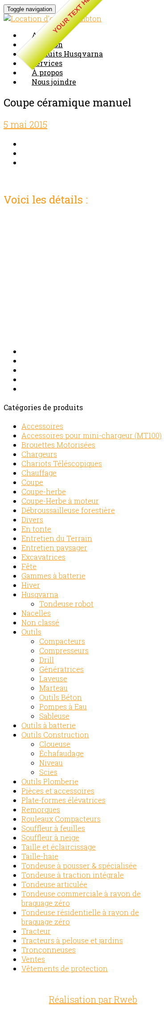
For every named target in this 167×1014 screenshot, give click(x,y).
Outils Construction (55, 734)
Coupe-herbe (43, 491)
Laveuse (53, 678)
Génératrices (61, 669)
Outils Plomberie (49, 781)
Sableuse (54, 716)
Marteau (53, 687)
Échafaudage (61, 753)
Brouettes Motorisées (58, 444)
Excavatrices (43, 557)
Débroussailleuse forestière (68, 510)
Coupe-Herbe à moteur (60, 500)
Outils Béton (60, 697)
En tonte (36, 528)
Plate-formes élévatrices (63, 800)
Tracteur (36, 931)
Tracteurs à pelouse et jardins (72, 940)
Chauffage (39, 472)
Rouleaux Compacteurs (61, 818)
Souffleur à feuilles (53, 828)
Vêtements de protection (64, 968)
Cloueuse (54, 744)
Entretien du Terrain (56, 538)
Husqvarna (39, 594)
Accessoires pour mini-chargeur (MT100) (91, 435)
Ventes (33, 959)
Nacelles (36, 613)
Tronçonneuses (48, 949)
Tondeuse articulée (54, 884)
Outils (31, 631)
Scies (48, 772)
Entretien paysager (54, 547)
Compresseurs (64, 650)
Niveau (51, 762)
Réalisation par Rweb (93, 999)
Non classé (40, 622)
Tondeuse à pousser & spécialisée (79, 865)
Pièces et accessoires (57, 790)
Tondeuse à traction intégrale (72, 875)
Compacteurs (62, 641)
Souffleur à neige (50, 837)
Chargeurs (39, 454)
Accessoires (42, 426)
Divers (32, 519)
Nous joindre (54, 81)
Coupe (32, 482)
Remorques (40, 809)
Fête (29, 566)
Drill (46, 659)
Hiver (30, 585)
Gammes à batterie (53, 575)
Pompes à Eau (63, 706)
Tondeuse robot (66, 603)
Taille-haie (39, 856)
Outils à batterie (48, 725)
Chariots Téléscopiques (61, 463)
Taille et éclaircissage (58, 846)
